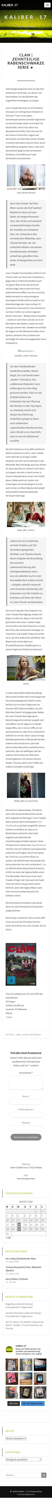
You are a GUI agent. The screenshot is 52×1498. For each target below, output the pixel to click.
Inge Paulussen (38, 845)
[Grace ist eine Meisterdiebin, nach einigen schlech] (12, 1392)
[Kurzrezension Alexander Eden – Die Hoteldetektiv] (40, 1378)
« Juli (8, 1237)
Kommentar (26, 1072)
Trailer (9, 1017)
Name (26, 1096)
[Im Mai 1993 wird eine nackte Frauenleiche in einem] (40, 1392)
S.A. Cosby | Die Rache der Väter (21, 1258)
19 (19, 1224)
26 (19, 1229)
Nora (16, 73)
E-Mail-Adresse (26, 1109)
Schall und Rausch (31, 1034)
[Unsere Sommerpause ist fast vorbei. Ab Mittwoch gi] (26, 1365)
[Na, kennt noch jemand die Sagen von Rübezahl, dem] (12, 1365)
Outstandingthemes (26, 1494)
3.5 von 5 (10, 1034)
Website (26, 1122)
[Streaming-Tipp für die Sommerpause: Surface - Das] (40, 1365)
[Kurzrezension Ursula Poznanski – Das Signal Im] (26, 1392)
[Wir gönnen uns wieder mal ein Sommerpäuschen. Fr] (26, 1378)
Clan (44, 864)
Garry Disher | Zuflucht (17, 1279)
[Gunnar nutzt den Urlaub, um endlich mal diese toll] (12, 1378)
